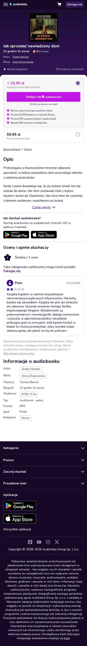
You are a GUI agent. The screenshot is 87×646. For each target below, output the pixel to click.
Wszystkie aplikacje (17, 529)
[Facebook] (30, 542)
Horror (28, 149)
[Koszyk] (59, 4)
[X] (56, 542)
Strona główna (11, 149)
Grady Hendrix (21, 56)
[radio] (43, 85)
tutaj (67, 638)
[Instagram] (48, 542)
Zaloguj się (74, 4)
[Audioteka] (18, 4)
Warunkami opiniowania (18, 353)
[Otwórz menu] (5, 4)
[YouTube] (39, 542)
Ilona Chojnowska (23, 62)
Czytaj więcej (41, 207)
